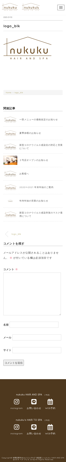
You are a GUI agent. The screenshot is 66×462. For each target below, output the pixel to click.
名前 (6, 324)
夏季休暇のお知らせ (30, 133)
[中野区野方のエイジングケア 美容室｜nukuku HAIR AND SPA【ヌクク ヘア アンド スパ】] (21, 4)
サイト (7, 350)
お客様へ (24, 173)
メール (7, 337)
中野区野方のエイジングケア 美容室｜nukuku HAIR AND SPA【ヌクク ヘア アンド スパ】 (38, 459)
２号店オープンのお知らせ (33, 160)
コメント (10, 269)
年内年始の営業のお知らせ (33, 200)
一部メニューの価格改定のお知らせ (38, 119)
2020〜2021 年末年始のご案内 (36, 187)
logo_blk (19, 92)
